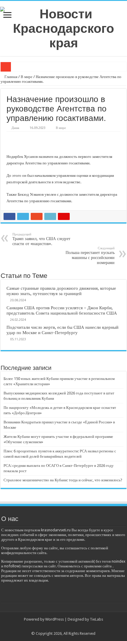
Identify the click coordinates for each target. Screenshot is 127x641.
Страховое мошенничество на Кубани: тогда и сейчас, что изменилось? (63, 480)
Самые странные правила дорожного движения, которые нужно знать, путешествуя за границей (61, 291)
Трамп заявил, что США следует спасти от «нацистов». (41, 239)
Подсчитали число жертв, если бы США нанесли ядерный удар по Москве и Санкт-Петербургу (62, 330)
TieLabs (96, 619)
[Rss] (63, 626)
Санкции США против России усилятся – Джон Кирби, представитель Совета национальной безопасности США (61, 310)
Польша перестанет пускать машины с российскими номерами (90, 255)
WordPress (54, 619)
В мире (26, 77)
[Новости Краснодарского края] (63, 27)
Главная (10, 77)
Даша (15, 128)
